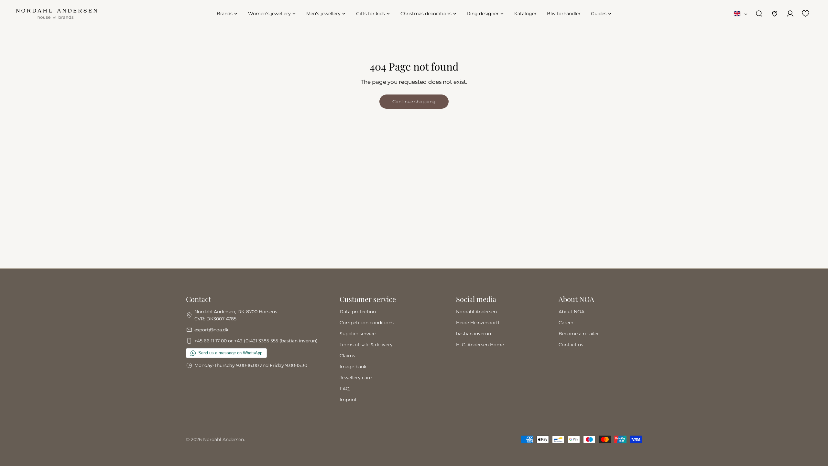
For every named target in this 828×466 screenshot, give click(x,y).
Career (566, 323)
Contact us (571, 345)
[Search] (759, 13)
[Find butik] (774, 13)
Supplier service (358, 334)
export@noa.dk (211, 330)
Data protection (358, 312)
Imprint (348, 400)
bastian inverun (473, 334)
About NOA (571, 312)
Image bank (353, 367)
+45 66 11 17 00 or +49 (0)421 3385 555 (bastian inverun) (256, 341)
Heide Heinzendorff (477, 323)
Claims (347, 356)
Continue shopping (414, 102)
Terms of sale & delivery (366, 345)
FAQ (345, 389)
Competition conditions (367, 323)
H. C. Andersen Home (480, 345)
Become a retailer (579, 334)
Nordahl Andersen (476, 312)
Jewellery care (356, 378)
